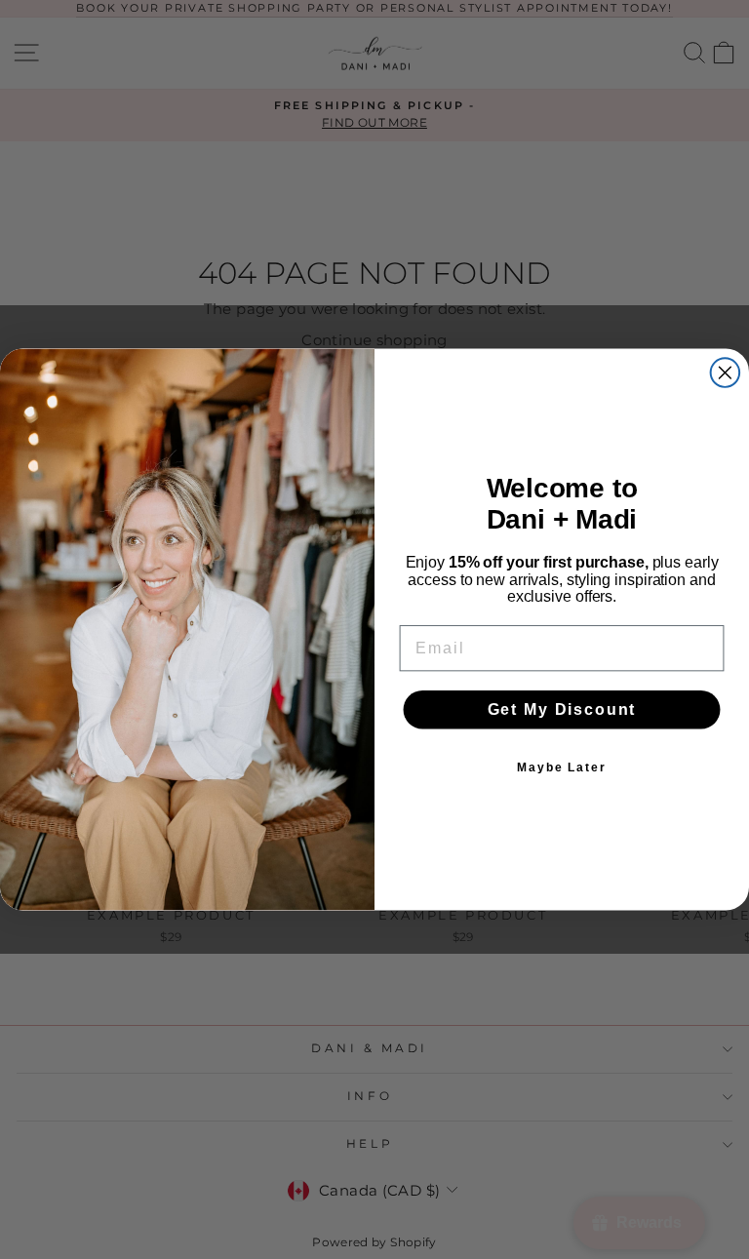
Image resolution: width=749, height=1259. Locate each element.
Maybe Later (562, 766)
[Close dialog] (725, 372)
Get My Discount (562, 708)
